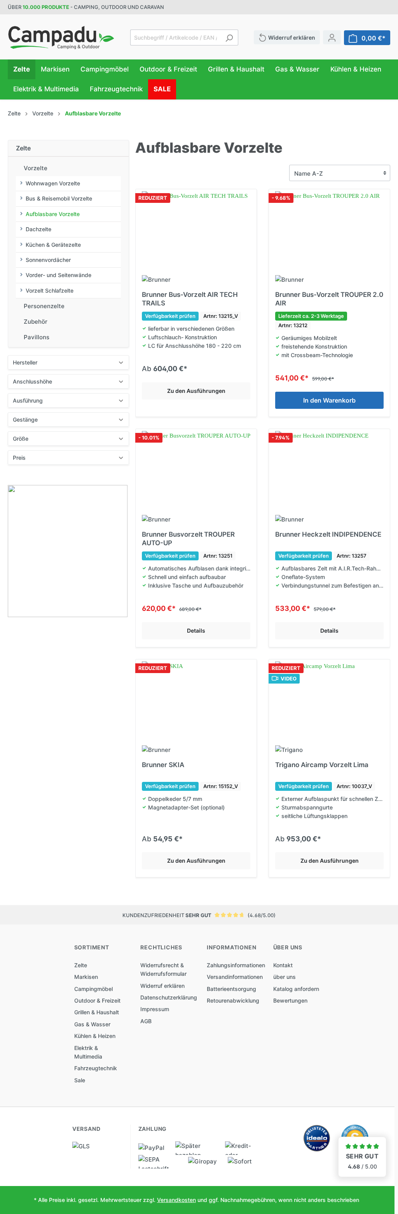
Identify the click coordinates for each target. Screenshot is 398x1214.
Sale (79, 1080)
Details (196, 630)
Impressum (154, 1009)
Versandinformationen (235, 976)
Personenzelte (44, 306)
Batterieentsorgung (231, 989)
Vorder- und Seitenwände (58, 275)
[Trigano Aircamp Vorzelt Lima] (329, 700)
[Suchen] (229, 37)
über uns (284, 976)
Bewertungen (290, 1000)
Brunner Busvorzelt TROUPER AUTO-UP (188, 538)
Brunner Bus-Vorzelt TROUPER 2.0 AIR (329, 299)
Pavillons (36, 337)
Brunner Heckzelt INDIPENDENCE (328, 534)
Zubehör (35, 321)
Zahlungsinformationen (236, 965)
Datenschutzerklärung (168, 997)
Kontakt (283, 965)
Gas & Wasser (92, 1024)
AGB (146, 1021)
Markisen (86, 976)
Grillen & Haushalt (96, 1012)
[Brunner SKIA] (196, 700)
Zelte (23, 148)
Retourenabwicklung (233, 1000)
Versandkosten (176, 1200)
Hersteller (25, 362)
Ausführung (28, 400)
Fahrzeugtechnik (95, 1068)
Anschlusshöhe (32, 381)
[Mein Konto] (332, 37)
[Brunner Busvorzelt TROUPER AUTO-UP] (196, 470)
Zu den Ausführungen (196, 390)
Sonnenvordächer (48, 259)
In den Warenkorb (329, 400)
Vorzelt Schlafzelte (49, 290)
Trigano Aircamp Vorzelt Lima (321, 765)
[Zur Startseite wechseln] (61, 38)
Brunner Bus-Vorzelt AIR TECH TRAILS (190, 299)
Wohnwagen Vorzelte (53, 183)
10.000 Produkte (46, 7)
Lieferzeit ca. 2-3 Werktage (311, 316)
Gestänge (25, 419)
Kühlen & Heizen (94, 1036)
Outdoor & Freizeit (97, 1000)
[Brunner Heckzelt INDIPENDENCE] (329, 470)
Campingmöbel (93, 989)
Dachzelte (38, 229)
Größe (20, 438)
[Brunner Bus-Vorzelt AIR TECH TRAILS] (196, 230)
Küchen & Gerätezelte (53, 244)
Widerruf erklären (162, 985)
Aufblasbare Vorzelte (53, 214)
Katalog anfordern (296, 989)
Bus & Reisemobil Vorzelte (59, 198)
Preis (19, 457)
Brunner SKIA (163, 765)
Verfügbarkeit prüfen (170, 316)
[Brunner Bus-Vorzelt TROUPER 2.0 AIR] (329, 230)
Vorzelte (35, 168)
